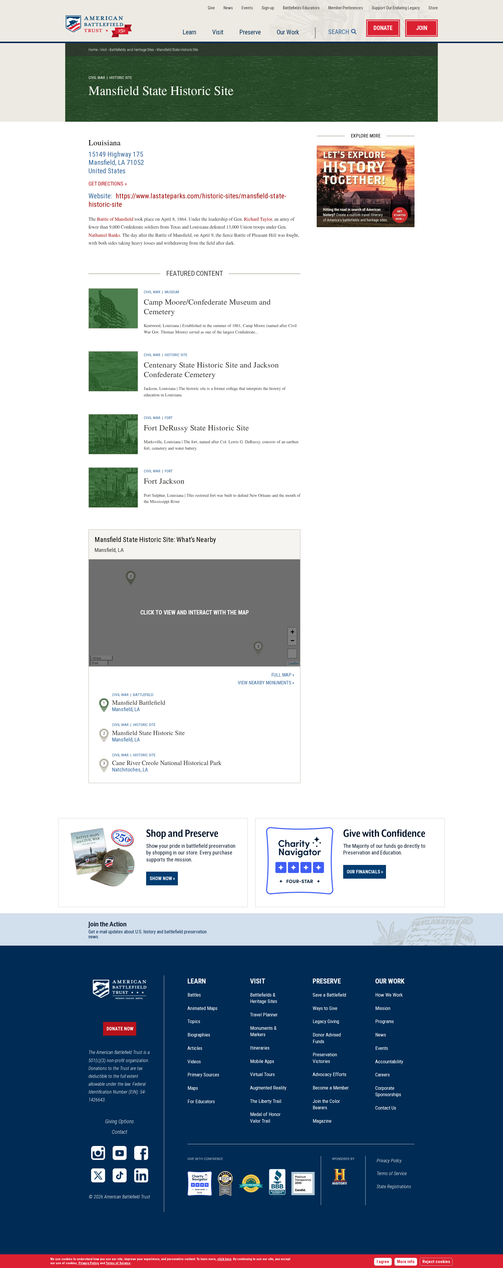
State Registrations (394, 1186)
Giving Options (119, 1121)
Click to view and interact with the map (194, 612)
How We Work (389, 995)
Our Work (288, 32)
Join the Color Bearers (326, 1104)
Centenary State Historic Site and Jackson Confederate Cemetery (211, 369)
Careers (382, 1075)
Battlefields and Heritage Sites (131, 49)
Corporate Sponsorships (388, 1091)
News (228, 8)
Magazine (322, 1121)
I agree (383, 1261)
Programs (384, 1021)
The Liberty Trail (269, 1101)
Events (247, 8)
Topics (193, 1021)
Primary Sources (203, 1075)
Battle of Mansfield (115, 219)
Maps (192, 1088)
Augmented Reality (268, 1088)
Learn (189, 32)
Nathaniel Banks (104, 235)
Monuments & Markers (263, 1031)
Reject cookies (436, 1261)
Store (433, 8)
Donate (383, 28)
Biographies (198, 1035)
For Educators (201, 1101)
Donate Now (120, 1029)
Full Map (281, 675)
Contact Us (385, 1108)
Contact (119, 1132)
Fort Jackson (164, 480)
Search (338, 32)
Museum (172, 291)
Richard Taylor (258, 219)
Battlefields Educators (301, 8)
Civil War (96, 77)
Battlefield (143, 694)
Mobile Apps (262, 1061)
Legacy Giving (332, 1021)
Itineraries (260, 1048)
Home (105, 24)
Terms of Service (392, 1173)
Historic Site (176, 354)
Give (211, 8)
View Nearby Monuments (266, 683)
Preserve (250, 32)
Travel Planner (264, 1015)
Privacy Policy (389, 1160)
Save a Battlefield (329, 995)
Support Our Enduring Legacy (396, 8)
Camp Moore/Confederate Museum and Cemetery (207, 306)
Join (421, 28)
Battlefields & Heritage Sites (263, 998)
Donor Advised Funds (327, 1038)
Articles (194, 1048)
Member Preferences (345, 8)
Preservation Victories (325, 1058)
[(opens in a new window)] (98, 1153)
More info (406, 1261)
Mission (382, 1008)
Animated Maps (202, 1008)
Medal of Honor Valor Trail (268, 1117)
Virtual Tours (262, 1074)
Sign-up (268, 8)
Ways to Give (325, 1008)
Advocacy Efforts (329, 1074)
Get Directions (116, 184)
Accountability (389, 1061)
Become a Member (331, 1088)
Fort (169, 417)
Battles (194, 995)
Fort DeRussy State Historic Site (196, 427)
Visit (217, 32)
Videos (194, 1061)
